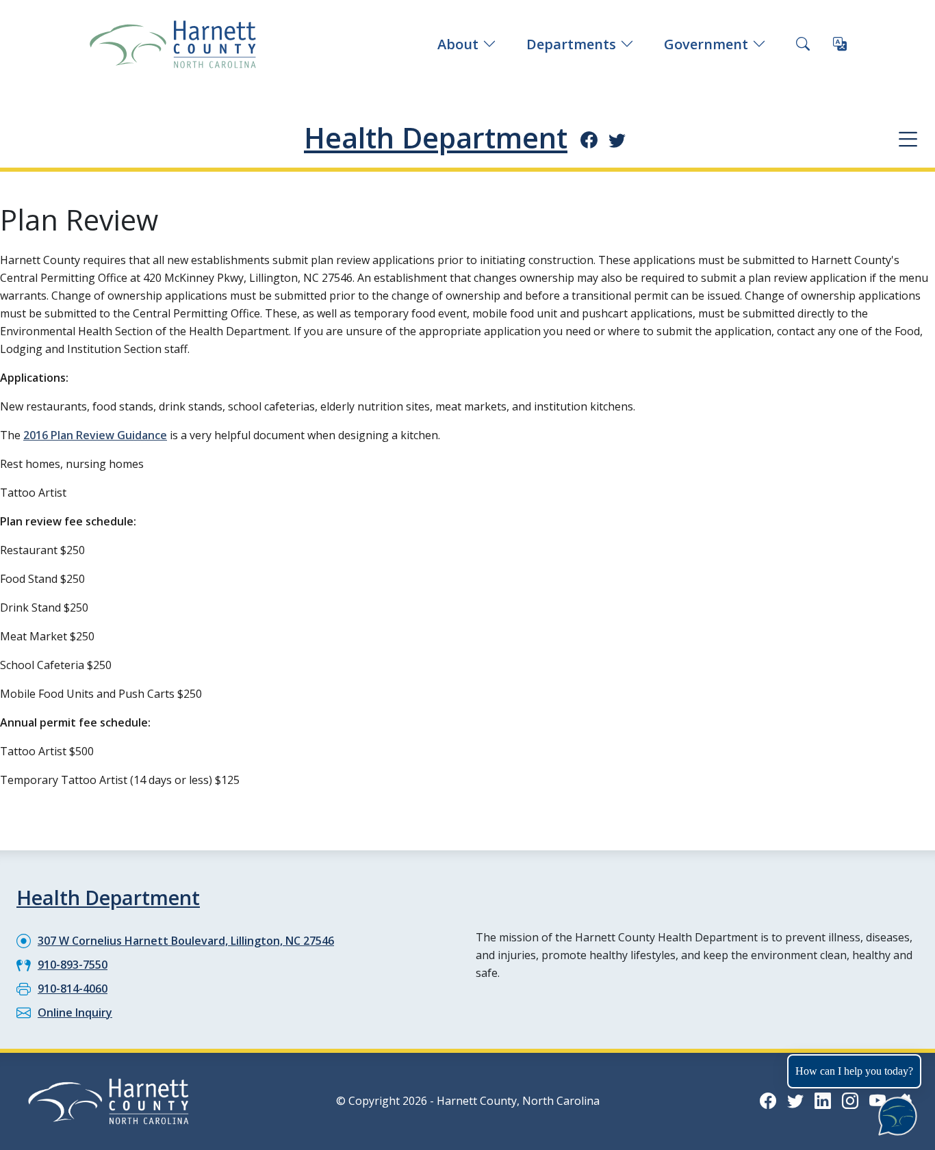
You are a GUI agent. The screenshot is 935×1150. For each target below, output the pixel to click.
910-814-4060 (72, 988)
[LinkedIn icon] (823, 1100)
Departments (571, 44)
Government (706, 44)
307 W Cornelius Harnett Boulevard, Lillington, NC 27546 (186, 940)
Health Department (435, 137)
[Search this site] (803, 44)
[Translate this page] (840, 44)
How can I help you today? (854, 1071)
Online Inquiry (75, 1012)
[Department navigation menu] (908, 138)
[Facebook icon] (589, 139)
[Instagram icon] (850, 1100)
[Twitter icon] (617, 139)
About (457, 44)
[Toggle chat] (895, 1113)
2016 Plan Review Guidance (95, 435)
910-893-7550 (72, 964)
